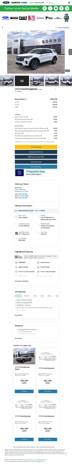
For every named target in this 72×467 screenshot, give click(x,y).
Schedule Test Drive (36, 152)
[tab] (18, 296)
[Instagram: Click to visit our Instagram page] (61, 8)
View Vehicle (24, 391)
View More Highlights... (22, 281)
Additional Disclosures (41, 459)
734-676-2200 (23, 194)
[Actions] (55, 88)
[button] (2, 27)
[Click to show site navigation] (69, 2)
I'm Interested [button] (36, 147)
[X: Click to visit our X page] (50, 8)
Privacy (24, 459)
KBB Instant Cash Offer (36, 157)
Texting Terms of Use (31, 459)
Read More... (19, 315)
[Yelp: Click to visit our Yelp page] (67, 8)
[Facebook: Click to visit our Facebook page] (44, 8)
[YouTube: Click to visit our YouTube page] (55, 8)
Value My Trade (36, 162)
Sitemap (20, 459)
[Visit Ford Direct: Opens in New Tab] (41, 461)
